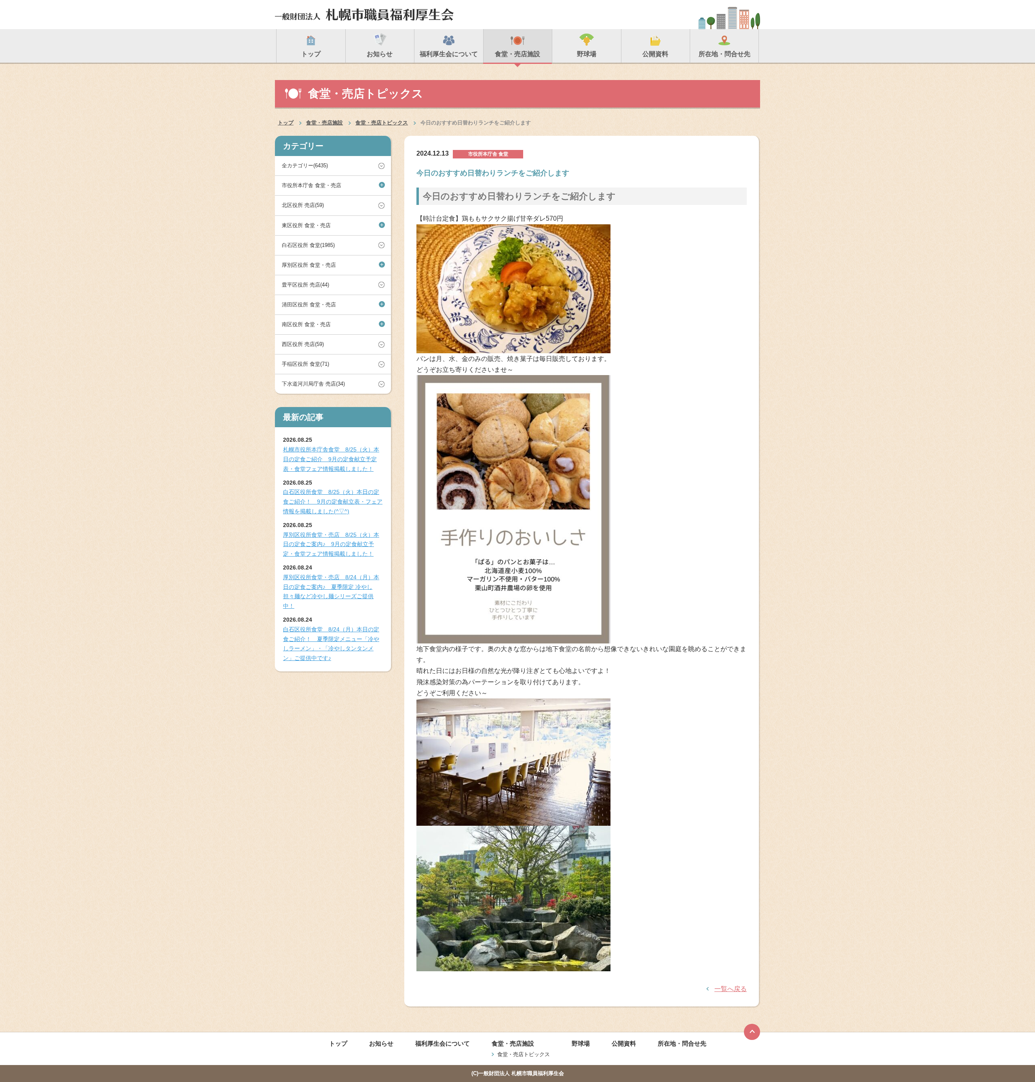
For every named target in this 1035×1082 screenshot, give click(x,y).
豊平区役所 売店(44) (305, 285)
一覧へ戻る (730, 988)
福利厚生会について (442, 1043)
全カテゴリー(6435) (305, 165)
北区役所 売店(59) (303, 205)
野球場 (581, 1043)
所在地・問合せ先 (682, 1043)
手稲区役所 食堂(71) (305, 364)
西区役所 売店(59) (303, 344)
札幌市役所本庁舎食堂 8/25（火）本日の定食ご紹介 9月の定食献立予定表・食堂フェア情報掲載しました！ (331, 459)
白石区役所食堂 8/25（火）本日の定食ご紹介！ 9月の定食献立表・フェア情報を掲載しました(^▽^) (332, 502)
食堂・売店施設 (324, 123)
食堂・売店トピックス (381, 123)
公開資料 (624, 1043)
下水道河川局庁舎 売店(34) (313, 384)
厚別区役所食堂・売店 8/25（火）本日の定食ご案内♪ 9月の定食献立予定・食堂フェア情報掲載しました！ (331, 544)
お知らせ (381, 1043)
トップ (286, 123)
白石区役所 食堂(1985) (308, 245)
